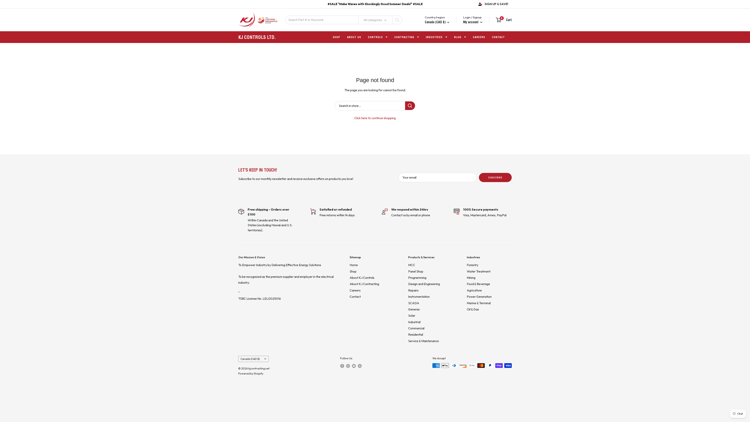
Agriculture (474, 290)
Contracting (404, 37)
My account (471, 22)
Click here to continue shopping (375, 118)
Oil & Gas (473, 309)
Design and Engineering (424, 284)
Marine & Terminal (479, 303)
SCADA (413, 303)
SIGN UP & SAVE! (496, 4)
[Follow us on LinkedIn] (360, 365)
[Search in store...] (410, 105)
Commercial (416, 328)
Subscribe (495, 177)
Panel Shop (415, 271)
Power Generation (479, 297)
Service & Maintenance (423, 341)
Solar (411, 315)
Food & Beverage (478, 284)
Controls (375, 37)
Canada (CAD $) (250, 359)
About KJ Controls (362, 278)
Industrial (414, 322)
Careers (479, 37)
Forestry (472, 265)
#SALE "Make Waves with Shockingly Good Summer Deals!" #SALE (375, 4)
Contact (498, 37)
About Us (354, 37)
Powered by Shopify (250, 373)
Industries (434, 37)
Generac (414, 309)
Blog (457, 37)
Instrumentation (419, 297)
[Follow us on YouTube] (354, 365)
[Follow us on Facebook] (342, 365)
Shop (336, 37)
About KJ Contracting (364, 284)
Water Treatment (478, 271)
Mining (471, 278)
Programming (417, 278)
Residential (415, 334)
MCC (411, 265)
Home (354, 265)
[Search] (397, 20)
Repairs (413, 290)
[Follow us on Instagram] (348, 365)
